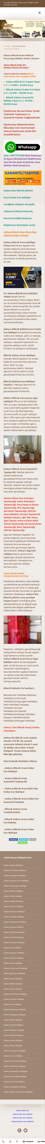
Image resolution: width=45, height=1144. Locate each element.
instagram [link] (29, 1141)
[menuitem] (22, 865)
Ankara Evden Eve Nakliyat (15, 73)
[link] (3, 1141)
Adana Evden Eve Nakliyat (22, 1114)
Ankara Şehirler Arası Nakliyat (23, 1121)
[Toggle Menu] (39, 12)
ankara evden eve (22, 1110)
